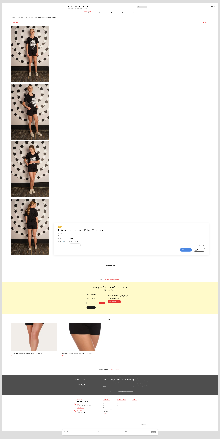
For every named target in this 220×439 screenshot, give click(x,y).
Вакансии (119, 405)
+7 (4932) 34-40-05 (82, 401)
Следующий (204, 22)
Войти (102, 302)
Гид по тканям (106, 411)
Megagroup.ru (143, 424)
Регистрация (91, 307)
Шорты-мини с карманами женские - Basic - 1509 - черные (26, 353)
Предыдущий (16, 22)
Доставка (105, 403)
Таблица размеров (107, 409)
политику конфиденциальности (125, 391)
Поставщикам (120, 403)
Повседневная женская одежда (111, 279)
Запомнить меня (92, 303)
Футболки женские (29, 17)
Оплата (105, 405)
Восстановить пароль (114, 301)
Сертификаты (135, 402)
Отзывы (134, 403)
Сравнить (62, 249)
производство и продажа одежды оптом (78, 8)
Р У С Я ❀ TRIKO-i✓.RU (78, 6)
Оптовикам (120, 402)
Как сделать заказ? (107, 402)
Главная (13, 17)
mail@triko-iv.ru (80, 407)
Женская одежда (20, 17)
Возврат (105, 407)
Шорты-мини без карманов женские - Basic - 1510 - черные (77, 353)
